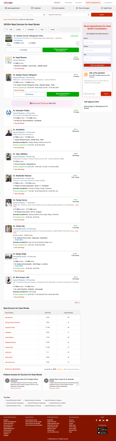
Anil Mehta (8, 332)
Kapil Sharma (9, 317)
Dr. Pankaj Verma (20, 200)
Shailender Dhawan (10, 342)
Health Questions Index (53, 423)
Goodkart (6, 420)
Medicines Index (51, 428)
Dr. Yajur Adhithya (20, 154)
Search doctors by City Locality (33, 421)
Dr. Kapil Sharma (20, 57)
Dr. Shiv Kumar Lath (21, 277)
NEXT (76, 302)
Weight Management (9, 428)
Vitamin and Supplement (10, 421)
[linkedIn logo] (103, 421)
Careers (71, 423)
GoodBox (6, 435)
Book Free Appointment (93, 2)
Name (86, 38)
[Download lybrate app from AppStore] (102, 434)
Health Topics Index (52, 427)
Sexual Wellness (8, 427)
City (85, 54)
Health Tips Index (51, 421)
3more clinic (19, 240)
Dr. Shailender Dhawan (22, 176)
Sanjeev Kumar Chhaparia (12, 322)
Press (70, 432)
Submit (106, 93)
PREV (7, 302)
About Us (71, 420)
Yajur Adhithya (9, 337)
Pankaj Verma (9, 347)
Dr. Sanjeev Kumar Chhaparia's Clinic (28, 36)
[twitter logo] (100, 421)
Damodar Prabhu (10, 327)
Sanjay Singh (8, 357)
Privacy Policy (72, 428)
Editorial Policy (73, 430)
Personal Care (7, 432)
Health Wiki (50, 420)
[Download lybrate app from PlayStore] (102, 430)
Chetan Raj (8, 352)
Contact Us (72, 421)
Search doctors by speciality (32, 423)
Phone (86, 46)
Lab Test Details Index (53, 432)
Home (5, 19)
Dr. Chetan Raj (19, 226)
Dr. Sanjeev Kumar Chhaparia (25, 75)
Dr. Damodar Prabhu (21, 110)
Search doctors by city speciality (33, 425)
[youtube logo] (107, 421)
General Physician (13, 19)
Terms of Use (72, 427)
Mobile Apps (72, 425)
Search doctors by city (31, 420)
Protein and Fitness (9, 423)
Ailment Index (50, 430)
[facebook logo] (96, 421)
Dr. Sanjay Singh (19, 254)
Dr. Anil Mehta (19, 130)
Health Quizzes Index (52, 425)
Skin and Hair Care (8, 425)
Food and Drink (7, 430)
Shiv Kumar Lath (9, 362)
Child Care (6, 433)
